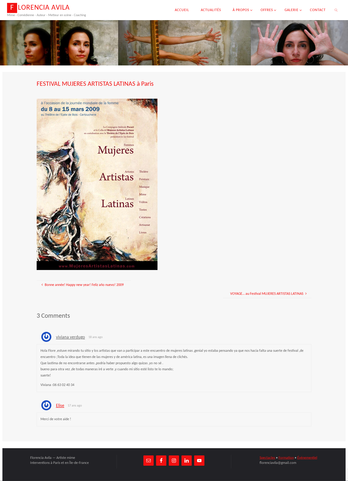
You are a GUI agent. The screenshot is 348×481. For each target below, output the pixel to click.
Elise (60, 406)
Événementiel (307, 458)
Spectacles (267, 458)
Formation (286, 458)
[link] (336, 10)
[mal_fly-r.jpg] (97, 184)
